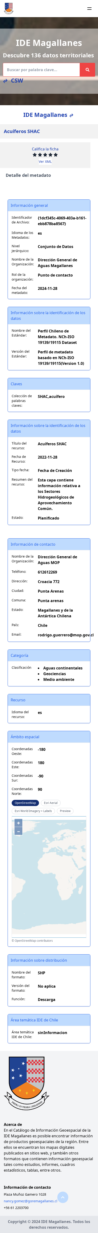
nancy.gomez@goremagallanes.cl (30, 1201)
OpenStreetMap (25, 803)
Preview (65, 811)
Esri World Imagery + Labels (33, 811)
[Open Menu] (89, 8)
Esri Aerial (51, 803)
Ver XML (45, 161)
